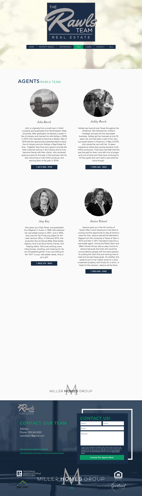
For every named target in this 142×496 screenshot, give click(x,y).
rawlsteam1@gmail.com (32, 435)
